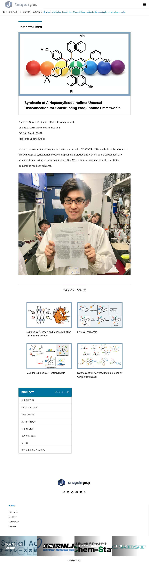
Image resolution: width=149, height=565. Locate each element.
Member (12, 517)
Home (12, 505)
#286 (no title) (28, 414)
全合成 (25, 443)
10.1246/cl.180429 (32, 133)
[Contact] (81, 492)
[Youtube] (77, 492)
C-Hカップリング (29, 407)
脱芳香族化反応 (29, 436)
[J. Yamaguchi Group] (22, 4)
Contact (12, 526)
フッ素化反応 (28, 429)
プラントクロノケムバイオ (34, 450)
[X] (68, 492)
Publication (14, 522)
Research (13, 512)
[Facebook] (72, 492)
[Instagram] (64, 492)
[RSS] (85, 492)
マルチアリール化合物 (30, 26)
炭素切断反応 (28, 400)
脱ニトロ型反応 (29, 421)
